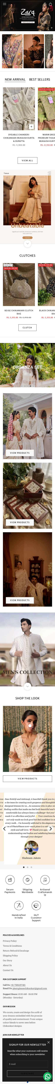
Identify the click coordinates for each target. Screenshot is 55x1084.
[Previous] (4, 828)
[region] (27, 15)
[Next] (50, 828)
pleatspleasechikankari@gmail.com (30, 988)
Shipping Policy (10, 955)
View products (20, 453)
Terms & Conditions (12, 945)
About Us (7, 965)
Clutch (27, 327)
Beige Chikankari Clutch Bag (19, 312)
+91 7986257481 (18, 985)
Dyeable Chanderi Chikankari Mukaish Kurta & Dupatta (18, 137)
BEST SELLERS (39, 79)
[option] (12, 51)
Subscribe (27, 1073)
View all (27, 160)
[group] (27, 15)
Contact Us (8, 970)
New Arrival (15, 79)
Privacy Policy (10, 940)
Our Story (7, 960)
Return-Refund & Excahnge (16, 950)
